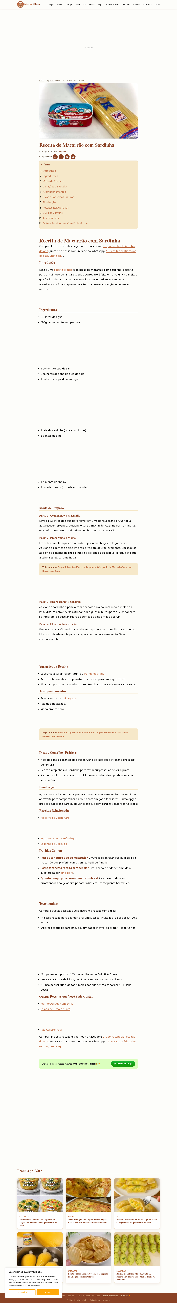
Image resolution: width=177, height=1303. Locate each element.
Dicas (157, 4)
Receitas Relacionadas (56, 207)
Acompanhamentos (54, 192)
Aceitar (48, 1292)
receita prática (63, 269)
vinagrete (70, 698)
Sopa (100, 4)
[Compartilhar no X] (73, 156)
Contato (106, 1300)
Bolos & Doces (112, 4)
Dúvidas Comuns (53, 213)
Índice (47, 164)
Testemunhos (51, 218)
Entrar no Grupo (125, 1063)
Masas (92, 4)
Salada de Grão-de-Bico (55, 1009)
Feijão (51, 4)
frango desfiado (94, 673)
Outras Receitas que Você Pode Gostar (65, 223)
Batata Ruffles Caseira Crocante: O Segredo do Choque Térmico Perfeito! (88, 1275)
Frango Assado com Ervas (57, 1003)
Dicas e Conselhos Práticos (58, 197)
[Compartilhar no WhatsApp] (55, 156)
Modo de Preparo (53, 181)
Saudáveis (147, 4)
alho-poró (67, 872)
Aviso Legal (95, 1300)
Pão (84, 4)
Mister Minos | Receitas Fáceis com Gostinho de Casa (76, 1295)
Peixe (77, 4)
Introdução (49, 170)
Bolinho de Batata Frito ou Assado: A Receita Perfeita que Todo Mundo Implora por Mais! (135, 1276)
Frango (68, 4)
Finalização (49, 202)
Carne (59, 4)
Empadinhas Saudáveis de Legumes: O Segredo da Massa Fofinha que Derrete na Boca (38, 1222)
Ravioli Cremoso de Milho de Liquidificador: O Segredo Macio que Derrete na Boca (136, 1221)
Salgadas (126, 4)
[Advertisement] (88, 28)
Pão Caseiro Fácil (51, 1029)
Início (41, 80)
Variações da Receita (55, 186)
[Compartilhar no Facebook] (61, 156)
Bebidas (136, 4)
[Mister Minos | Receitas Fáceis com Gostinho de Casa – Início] (29, 4)
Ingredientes (50, 176)
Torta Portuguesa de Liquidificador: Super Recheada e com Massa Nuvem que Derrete (87, 1221)
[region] (33, 1283)
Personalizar (22, 1292)
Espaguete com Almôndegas (59, 838)
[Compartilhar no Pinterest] (67, 156)
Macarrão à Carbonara (55, 817)
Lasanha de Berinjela (54, 843)
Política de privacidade (77, 1300)
